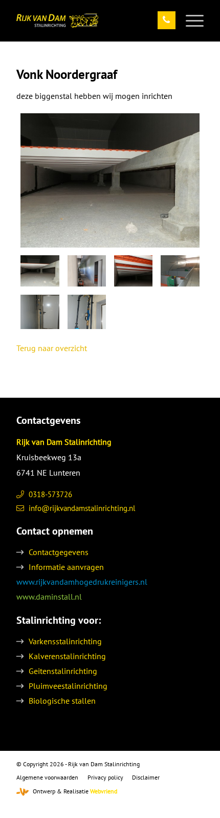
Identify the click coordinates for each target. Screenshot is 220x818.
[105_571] (110, 180)
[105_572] (86, 271)
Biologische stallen (62, 701)
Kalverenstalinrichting (67, 656)
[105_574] (180, 271)
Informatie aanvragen (66, 567)
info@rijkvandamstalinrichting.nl (82, 508)
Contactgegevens (59, 552)
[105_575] (39, 312)
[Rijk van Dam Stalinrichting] (91, 20)
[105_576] (86, 312)
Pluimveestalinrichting (68, 686)
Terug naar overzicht (51, 348)
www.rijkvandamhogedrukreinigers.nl (81, 582)
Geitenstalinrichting (63, 671)
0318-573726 (50, 494)
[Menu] (189, 20)
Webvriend (103, 791)
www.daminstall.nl (49, 596)
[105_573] (133, 271)
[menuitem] (189, 20)
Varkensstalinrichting (65, 641)
